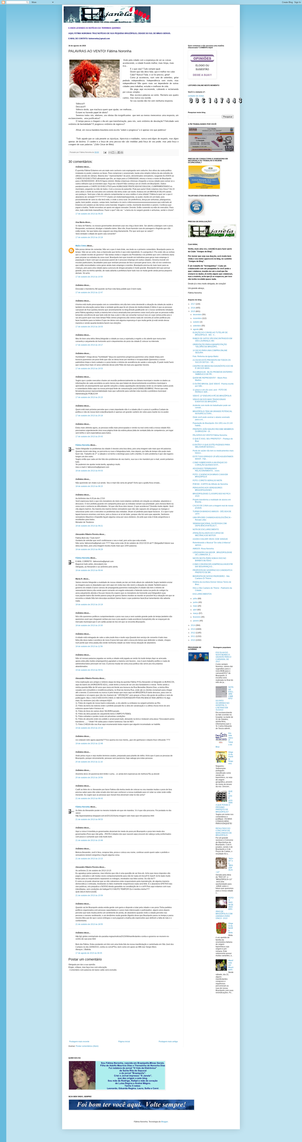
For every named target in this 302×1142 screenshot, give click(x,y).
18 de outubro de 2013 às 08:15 (89, 486)
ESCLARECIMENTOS (202, 594)
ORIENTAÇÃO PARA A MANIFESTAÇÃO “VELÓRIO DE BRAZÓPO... (210, 345)
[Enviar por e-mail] (110, 152)
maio (195, 606)
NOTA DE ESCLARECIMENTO (206, 529)
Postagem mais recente (79, 1041)
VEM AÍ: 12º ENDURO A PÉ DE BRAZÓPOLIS (212, 396)
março (196, 613)
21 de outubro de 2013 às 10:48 (89, 840)
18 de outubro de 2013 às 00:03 (89, 471)
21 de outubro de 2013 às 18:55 (89, 924)
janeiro (196, 621)
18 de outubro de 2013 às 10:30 (89, 625)
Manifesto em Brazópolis (230, 965)
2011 (193, 636)
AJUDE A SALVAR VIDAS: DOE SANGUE (210, 539)
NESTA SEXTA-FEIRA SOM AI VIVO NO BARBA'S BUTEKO (209, 559)
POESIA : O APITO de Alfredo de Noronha (210, 484)
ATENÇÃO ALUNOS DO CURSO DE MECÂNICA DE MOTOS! (208, 534)
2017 (193, 304)
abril (195, 610)
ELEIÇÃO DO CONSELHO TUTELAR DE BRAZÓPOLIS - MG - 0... (210, 333)
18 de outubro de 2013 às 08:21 (89, 526)
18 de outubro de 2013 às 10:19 (89, 604)
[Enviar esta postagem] (105, 152)
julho (195, 598)
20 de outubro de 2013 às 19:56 (89, 777)
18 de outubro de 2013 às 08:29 (89, 549)
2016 (193, 308)
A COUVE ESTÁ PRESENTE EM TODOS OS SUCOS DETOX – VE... (212, 361)
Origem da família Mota (230, 928)
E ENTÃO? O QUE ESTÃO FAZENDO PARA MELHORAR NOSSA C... (211, 446)
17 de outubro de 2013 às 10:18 (89, 237)
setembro (197, 326)
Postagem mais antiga (168, 1041)
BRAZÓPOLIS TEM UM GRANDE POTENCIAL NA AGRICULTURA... (212, 412)
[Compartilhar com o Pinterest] (121, 152)
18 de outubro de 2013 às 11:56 (89, 646)
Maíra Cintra (81, 246)
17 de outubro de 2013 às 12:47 (89, 292)
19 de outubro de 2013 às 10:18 (89, 728)
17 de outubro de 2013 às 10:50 (89, 277)
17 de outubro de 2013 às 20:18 (89, 416)
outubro (196, 322)
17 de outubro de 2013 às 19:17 (89, 345)
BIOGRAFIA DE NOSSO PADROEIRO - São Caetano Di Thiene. (211, 577)
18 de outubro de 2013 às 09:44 (89, 570)
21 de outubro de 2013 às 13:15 (89, 859)
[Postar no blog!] (113, 152)
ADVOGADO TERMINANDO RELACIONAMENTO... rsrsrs (206, 469)
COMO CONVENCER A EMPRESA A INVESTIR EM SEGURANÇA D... (213, 565)
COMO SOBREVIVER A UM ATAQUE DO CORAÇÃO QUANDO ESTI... (210, 463)
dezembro (197, 314)
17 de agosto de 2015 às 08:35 (89, 953)
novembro (197, 318)
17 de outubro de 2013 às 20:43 (89, 436)
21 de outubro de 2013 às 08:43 (89, 798)
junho (195, 602)
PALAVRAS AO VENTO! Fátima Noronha (210, 435)
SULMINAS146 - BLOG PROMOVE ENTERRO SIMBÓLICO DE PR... (212, 373)
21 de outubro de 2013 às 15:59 (89, 895)
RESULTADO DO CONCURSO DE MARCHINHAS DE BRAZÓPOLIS (224, 831)
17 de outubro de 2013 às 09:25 (89, 214)
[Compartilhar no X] (115, 152)
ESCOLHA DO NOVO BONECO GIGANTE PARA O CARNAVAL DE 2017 (223, 657)
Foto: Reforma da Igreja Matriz (205, 356)
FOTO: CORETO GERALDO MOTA (207, 480)
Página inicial (124, 1041)
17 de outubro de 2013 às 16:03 (89, 327)
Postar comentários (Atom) (87, 1046)
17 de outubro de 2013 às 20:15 (89, 397)
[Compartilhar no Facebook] (118, 152)
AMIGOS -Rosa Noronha (203, 549)
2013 (193, 629)
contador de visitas (196, 96)
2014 (193, 625)
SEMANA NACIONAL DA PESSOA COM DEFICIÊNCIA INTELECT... (210, 524)
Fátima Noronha (83, 445)
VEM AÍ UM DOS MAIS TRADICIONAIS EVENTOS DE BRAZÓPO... (209, 400)
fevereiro (197, 617)
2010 (193, 640)
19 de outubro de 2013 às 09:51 (89, 670)
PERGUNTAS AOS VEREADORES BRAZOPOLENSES (207, 489)
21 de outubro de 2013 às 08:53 (89, 819)
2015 (193, 311)
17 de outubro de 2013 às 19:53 (89, 368)
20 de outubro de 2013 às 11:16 (89, 762)
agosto (196, 329)
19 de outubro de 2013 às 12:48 (89, 743)
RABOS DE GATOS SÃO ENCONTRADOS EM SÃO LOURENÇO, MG (212, 339)
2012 (193, 633)
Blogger (164, 1122)
